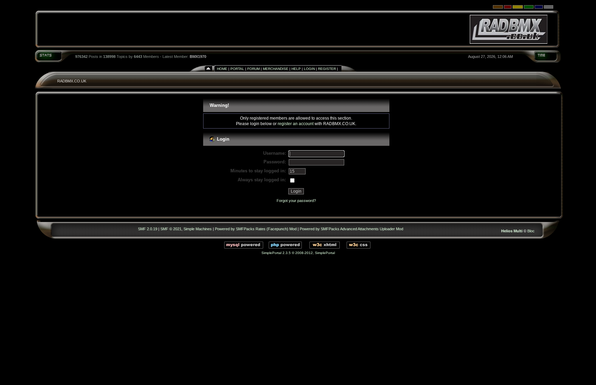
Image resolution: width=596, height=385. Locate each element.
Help (296, 69)
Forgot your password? (296, 201)
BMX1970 (198, 56)
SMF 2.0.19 (147, 229)
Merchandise (275, 69)
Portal (237, 69)
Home (222, 69)
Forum (253, 69)
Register (327, 69)
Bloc (531, 231)
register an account (296, 123)
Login (309, 69)
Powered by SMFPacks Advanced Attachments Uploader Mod (351, 229)
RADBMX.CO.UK (71, 81)
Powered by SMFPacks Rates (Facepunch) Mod (256, 229)
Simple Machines (197, 229)
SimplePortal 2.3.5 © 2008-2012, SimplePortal (298, 253)
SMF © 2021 (170, 229)
